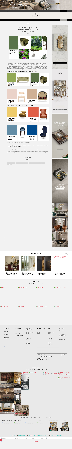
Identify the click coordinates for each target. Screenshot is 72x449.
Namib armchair (27, 142)
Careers (49, 343)
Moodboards (28, 343)
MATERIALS (20, 19)
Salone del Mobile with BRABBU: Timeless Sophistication (26, 274)
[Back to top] (69, 446)
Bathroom (6, 335)
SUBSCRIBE (64, 354)
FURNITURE (40, 19)
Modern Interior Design (33, 162)
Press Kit (49, 331)
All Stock (6, 338)
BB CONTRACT (17, 331)
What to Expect (40, 331)
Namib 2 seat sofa (29, 105)
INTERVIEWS (29, 19)
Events (27, 336)
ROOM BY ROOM (49, 19)
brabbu (8, 162)
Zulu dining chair (17, 105)
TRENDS (55, 19)
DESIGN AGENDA (34, 19)
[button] (66, 264)
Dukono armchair (29, 123)
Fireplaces (6, 337)
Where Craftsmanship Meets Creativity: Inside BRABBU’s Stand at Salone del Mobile (43, 274)
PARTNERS (36, 368)
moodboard (39, 162)
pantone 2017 (9, 164)
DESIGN (16, 19)
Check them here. (18, 146)
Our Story (50, 339)
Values (38, 332)
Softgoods (6, 334)
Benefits (38, 333)
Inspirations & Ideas (30, 332)
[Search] (66, 20)
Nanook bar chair (15, 142)
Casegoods (6, 328)
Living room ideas (25, 162)
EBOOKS (44, 19)
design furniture (18, 162)
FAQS (38, 336)
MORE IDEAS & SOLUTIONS (36, 370)
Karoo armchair (17, 123)
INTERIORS (6, 19)
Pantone (43, 162)
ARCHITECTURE (11, 19)
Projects (49, 333)
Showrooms (50, 344)
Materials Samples (19, 335)
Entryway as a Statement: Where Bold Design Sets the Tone (11, 274)
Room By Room (18, 333)
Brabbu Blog (28, 331)
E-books (27, 342)
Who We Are (50, 338)
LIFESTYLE (24, 19)
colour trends (13, 162)
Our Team (50, 342)
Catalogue (28, 339)
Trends (27, 333)
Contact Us (61, 328)
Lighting (6, 331)
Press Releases (51, 332)
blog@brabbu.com (62, 339)
